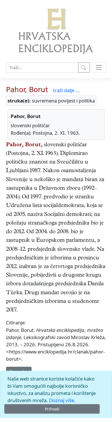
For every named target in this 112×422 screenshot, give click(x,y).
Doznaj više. (62, 400)
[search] (99, 67)
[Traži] (84, 67)
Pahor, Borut (27, 89)
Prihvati (52, 409)
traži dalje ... (66, 90)
